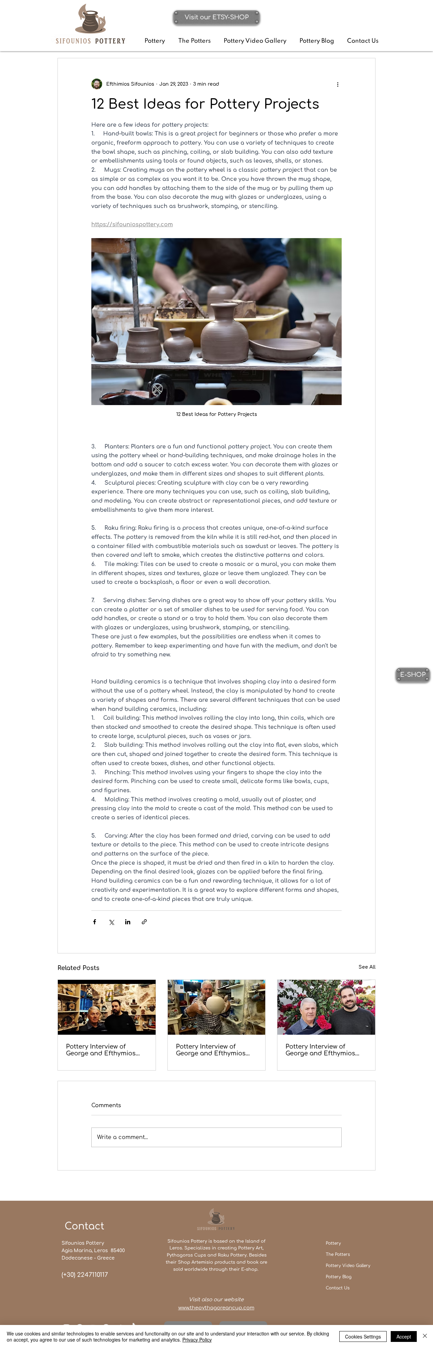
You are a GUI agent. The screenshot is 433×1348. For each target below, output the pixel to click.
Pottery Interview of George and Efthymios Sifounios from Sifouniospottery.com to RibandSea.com (213, 1050)
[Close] (425, 1336)
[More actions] (338, 84)
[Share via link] (144, 922)
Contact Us (337, 1288)
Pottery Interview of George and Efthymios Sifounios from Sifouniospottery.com (320, 1050)
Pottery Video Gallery (348, 1265)
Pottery (333, 1243)
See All (367, 967)
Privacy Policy (197, 1339)
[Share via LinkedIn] (127, 922)
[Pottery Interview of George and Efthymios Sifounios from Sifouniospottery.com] (326, 1007)
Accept (403, 1336)
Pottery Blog (338, 1277)
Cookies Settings (363, 1336)
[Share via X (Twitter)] (111, 922)
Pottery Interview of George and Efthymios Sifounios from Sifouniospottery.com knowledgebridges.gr (101, 1050)
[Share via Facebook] (94, 922)
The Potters (338, 1254)
